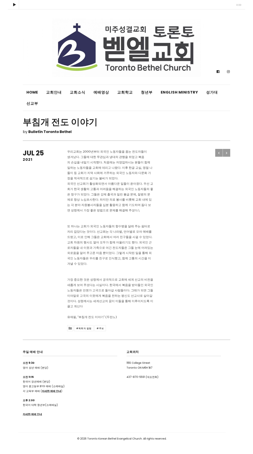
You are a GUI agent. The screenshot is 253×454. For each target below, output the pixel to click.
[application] (126, 4)
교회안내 (54, 92)
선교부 (32, 103)
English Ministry (179, 92)
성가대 (212, 92)
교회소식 (77, 92)
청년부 (147, 92)
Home (32, 92)
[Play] (14, 4)
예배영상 (101, 92)
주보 (101, 328)
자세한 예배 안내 (51, 391)
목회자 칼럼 (85, 328)
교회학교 (125, 92)
